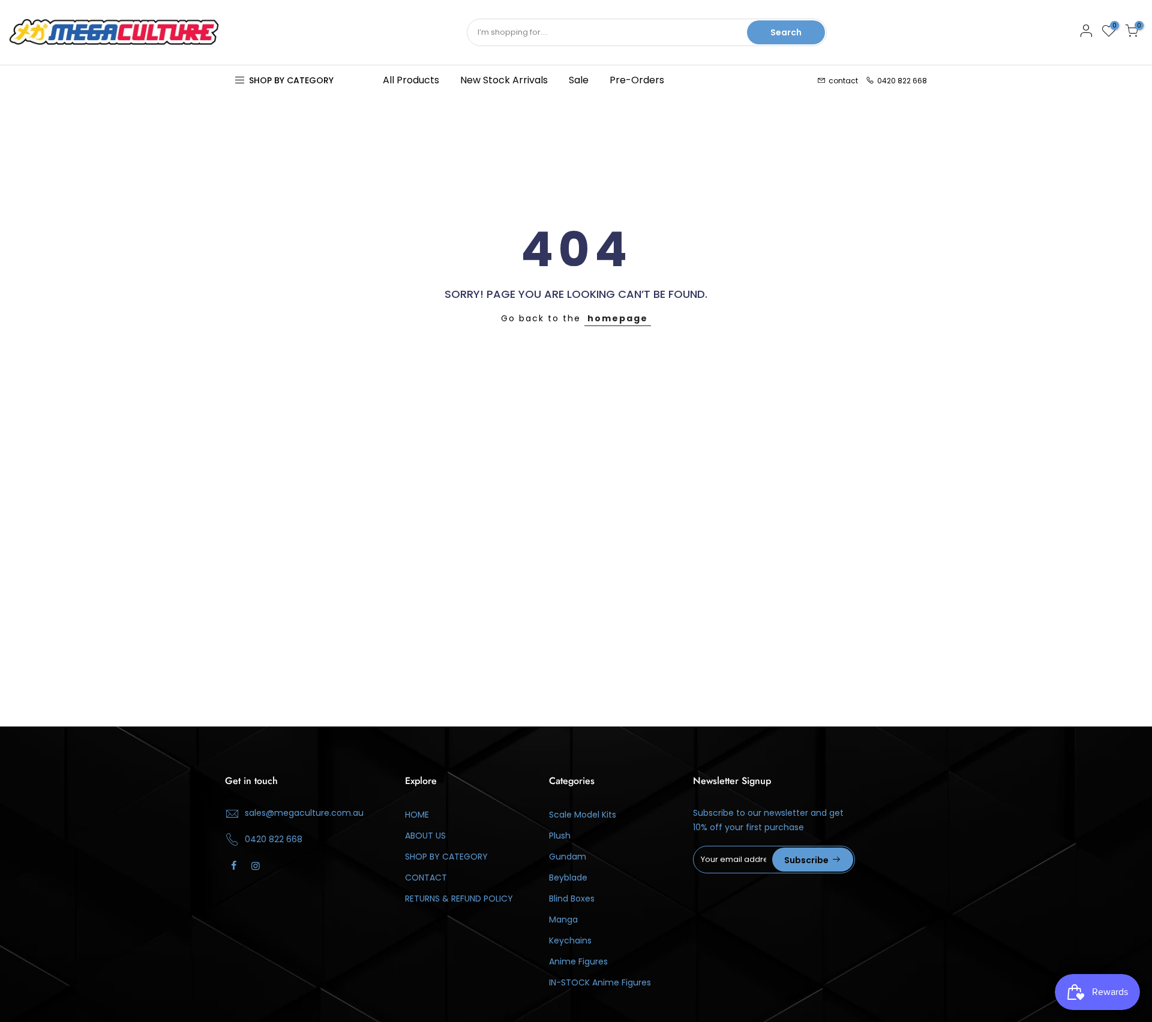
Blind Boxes (572, 899)
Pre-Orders (637, 80)
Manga (563, 919)
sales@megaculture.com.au (304, 813)
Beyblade (568, 878)
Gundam (567, 857)
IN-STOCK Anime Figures (600, 982)
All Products (411, 80)
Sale (579, 80)
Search (786, 32)
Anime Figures (578, 961)
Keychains (570, 940)
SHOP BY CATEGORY (446, 857)
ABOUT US (425, 836)
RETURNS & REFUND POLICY (459, 899)
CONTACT (426, 878)
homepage (617, 318)
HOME (417, 815)
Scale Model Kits (582, 815)
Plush (560, 836)
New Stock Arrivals (504, 80)
